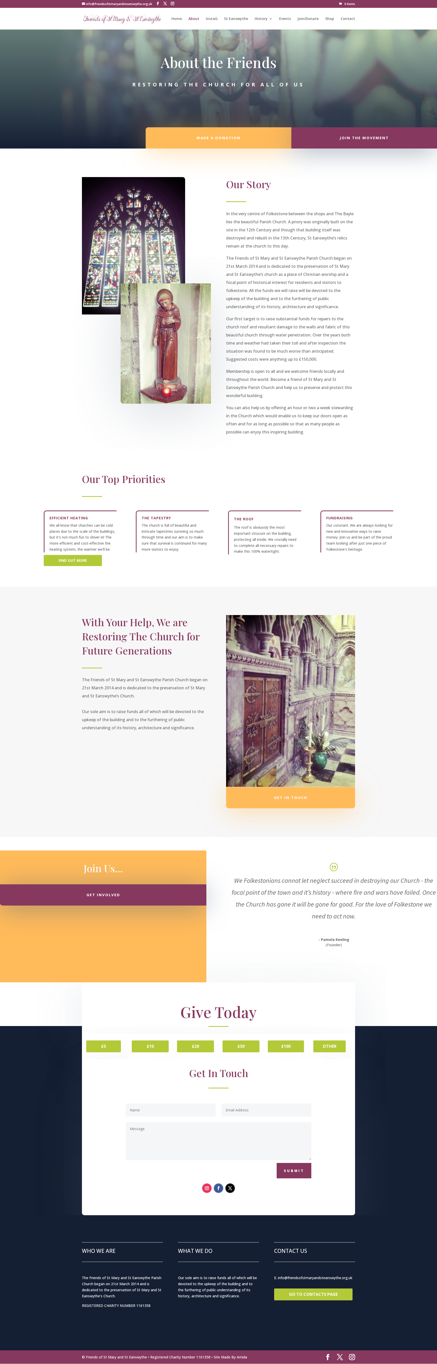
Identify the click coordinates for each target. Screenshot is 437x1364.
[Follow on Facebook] (218, 1188)
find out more (73, 560)
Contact (348, 19)
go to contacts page (313, 1294)
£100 (286, 1046)
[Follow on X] (230, 1188)
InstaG (211, 19)
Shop (329, 19)
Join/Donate (308, 19)
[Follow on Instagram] (207, 1188)
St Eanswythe (236, 19)
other (329, 1046)
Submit (294, 1170)
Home (176, 19)
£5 (103, 1046)
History (261, 19)
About (193, 19)
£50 (241, 1046)
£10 (150, 1046)
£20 (195, 1046)
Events (285, 19)
